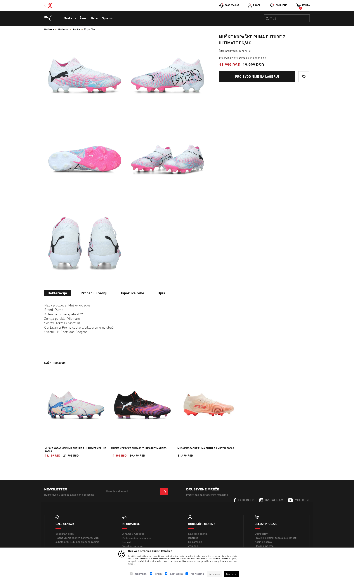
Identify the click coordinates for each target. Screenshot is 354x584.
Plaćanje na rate (264, 545)
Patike (76, 29)
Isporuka (193, 537)
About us (139, 533)
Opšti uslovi (261, 533)
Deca (94, 18)
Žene (83, 18)
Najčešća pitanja (197, 533)
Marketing (197, 574)
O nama (126, 533)
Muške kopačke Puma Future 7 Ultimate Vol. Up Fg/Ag (75, 450)
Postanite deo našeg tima (137, 537)
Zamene (193, 545)
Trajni (158, 574)
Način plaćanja (263, 541)
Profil (257, 5)
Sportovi (107, 18)
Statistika (176, 574)
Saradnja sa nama (132, 546)
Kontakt (126, 542)
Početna (49, 29)
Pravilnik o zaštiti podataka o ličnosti (275, 537)
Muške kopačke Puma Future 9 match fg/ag (205, 448)
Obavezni (141, 574)
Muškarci (70, 18)
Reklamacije (195, 541)
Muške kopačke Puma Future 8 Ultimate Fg (138, 448)
